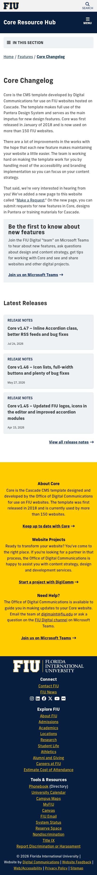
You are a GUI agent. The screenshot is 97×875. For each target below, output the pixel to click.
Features (25, 56)
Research (48, 739)
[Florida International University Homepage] (26, 6)
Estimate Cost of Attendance (48, 769)
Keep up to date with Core (46, 526)
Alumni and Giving (48, 757)
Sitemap (76, 868)
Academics (48, 727)
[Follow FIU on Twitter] (51, 698)
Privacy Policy (56, 868)
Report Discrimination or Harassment (48, 846)
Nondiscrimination (48, 834)
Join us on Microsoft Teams (33, 274)
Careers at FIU (48, 763)
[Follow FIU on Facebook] (45, 698)
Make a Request (30, 200)
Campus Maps (48, 798)
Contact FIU (48, 686)
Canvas (48, 810)
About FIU (48, 716)
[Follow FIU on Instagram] (33, 698)
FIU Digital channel (51, 620)
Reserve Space (49, 828)
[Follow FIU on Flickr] (64, 698)
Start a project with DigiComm (46, 582)
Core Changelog (51, 56)
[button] (87, 5)
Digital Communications (41, 862)
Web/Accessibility (28, 868)
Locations (48, 733)
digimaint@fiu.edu (57, 614)
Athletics (48, 751)
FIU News (48, 692)
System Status (48, 822)
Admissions (48, 721)
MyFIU (48, 804)
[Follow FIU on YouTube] (57, 698)
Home (9, 56)
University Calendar (49, 792)
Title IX (49, 840)
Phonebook (38, 786)
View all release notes (69, 442)
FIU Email (48, 816)
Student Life (48, 745)
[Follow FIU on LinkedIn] (39, 698)
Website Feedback (76, 862)
